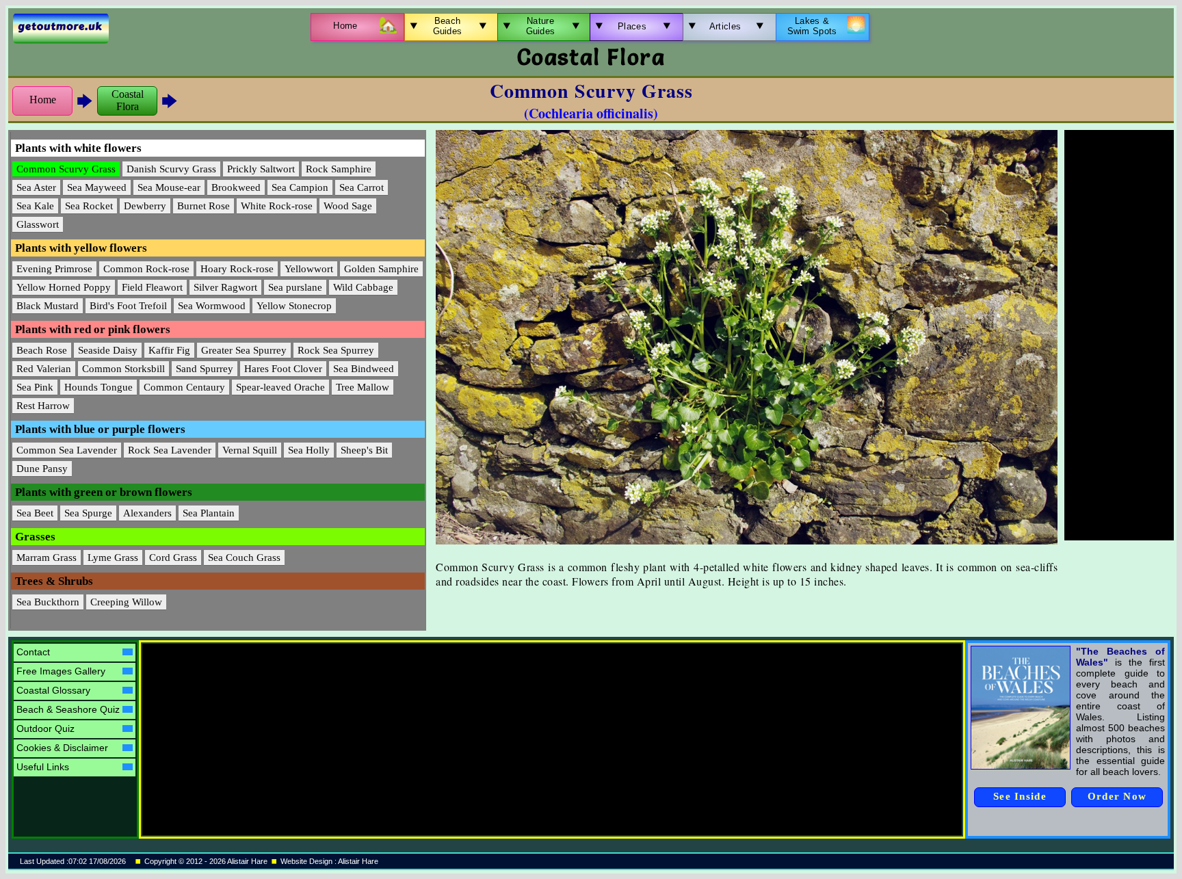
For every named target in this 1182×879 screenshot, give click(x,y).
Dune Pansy (42, 468)
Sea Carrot (361, 187)
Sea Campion (300, 187)
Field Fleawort (152, 287)
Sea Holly (309, 450)
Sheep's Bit (364, 450)
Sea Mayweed (97, 187)
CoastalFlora (127, 100)
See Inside (1020, 796)
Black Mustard (47, 305)
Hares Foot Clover (283, 368)
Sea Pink (34, 387)
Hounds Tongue (98, 387)
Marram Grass (46, 557)
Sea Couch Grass (244, 557)
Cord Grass (173, 557)
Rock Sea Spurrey (336, 350)
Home (42, 99)
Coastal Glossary (53, 690)
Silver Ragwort (225, 287)
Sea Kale (35, 205)
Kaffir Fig (169, 350)
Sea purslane (295, 287)
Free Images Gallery (60, 671)
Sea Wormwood (212, 305)
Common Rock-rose (146, 268)
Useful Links (42, 766)
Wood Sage (348, 205)
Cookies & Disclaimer (62, 747)
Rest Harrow (43, 405)
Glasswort (37, 224)
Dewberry (145, 205)
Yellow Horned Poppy (63, 287)
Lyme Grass (113, 557)
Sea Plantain (209, 513)
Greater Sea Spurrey (244, 350)
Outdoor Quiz (45, 728)
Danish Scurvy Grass (171, 168)
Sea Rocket (89, 205)
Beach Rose (41, 350)
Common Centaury (184, 387)
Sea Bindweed (363, 368)
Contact (33, 651)
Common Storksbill (123, 368)
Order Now (1117, 796)
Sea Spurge (88, 513)
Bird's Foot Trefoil (128, 305)
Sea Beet (34, 513)
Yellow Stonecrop (294, 305)
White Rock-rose (277, 205)
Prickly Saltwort (261, 168)
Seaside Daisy (107, 350)
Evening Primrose (54, 268)
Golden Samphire (381, 268)
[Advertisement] (1119, 335)
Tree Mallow (362, 387)
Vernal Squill (249, 450)
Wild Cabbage (363, 287)
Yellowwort (309, 268)
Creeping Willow (126, 601)
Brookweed (236, 187)
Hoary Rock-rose (237, 268)
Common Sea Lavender (66, 450)
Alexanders (147, 513)
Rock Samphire (338, 168)
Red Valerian (43, 368)
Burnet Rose (203, 205)
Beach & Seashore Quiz (68, 709)
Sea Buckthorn (47, 601)
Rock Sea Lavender (169, 450)
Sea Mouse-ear (168, 187)
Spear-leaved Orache (280, 387)
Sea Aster (36, 187)
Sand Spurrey (204, 368)
